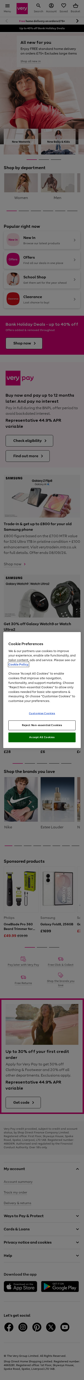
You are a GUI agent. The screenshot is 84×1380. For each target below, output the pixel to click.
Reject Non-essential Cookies (42, 725)
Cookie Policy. (18, 664)
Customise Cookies (42, 713)
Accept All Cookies (42, 737)
